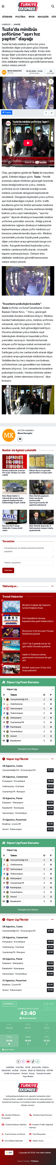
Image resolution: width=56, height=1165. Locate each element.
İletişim (25, 1073)
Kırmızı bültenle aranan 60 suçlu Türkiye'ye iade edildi (13, 473)
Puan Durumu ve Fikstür (15, 1134)
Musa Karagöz (25, 433)
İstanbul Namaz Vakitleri (16, 1125)
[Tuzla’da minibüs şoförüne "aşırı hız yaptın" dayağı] (28, 93)
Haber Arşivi (38, 1141)
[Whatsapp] (38, 1061)
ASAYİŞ (17, 24)
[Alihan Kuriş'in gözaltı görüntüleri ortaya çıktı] (41, 461)
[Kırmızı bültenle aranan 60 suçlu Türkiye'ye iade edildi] (14, 461)
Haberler (6, 24)
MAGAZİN (43, 17)
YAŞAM (23, 1071)
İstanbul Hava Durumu (42, 1115)
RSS (10, 1153)
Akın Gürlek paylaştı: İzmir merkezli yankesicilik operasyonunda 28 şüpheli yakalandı (39, 500)
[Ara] (52, 6)
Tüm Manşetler (39, 1134)
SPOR (32, 17)
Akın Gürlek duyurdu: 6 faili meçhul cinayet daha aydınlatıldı (41, 528)
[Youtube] (28, 1061)
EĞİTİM (50, 1071)
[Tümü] (52, 586)
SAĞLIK (15, 1071)
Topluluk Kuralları (43, 1073)
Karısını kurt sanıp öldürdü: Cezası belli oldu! (12, 528)
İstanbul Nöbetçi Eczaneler (11, 1116)
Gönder (8, 570)
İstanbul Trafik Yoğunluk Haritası (41, 1126)
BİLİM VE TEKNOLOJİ (36, 1071)
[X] (18, 1061)
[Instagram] (23, 1061)
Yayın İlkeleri (28, 1076)
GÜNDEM (7, 17)
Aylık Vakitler (9, 1050)
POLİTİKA (20, 17)
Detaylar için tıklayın (28, 749)
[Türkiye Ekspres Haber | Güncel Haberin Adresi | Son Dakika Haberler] (28, 6)
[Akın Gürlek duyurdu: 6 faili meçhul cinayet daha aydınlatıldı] (41, 517)
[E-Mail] (20, 439)
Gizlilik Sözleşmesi (12, 1073)
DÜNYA (45, 1067)
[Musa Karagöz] (8, 435)
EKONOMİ (6, 1071)
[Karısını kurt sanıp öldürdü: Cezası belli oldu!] (14, 517)
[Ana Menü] (3, 7)
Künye (32, 1073)
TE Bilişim (35, 1161)
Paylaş (8, 112)
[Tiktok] (33, 1061)
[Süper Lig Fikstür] (52, 759)
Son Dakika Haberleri (14, 1141)
